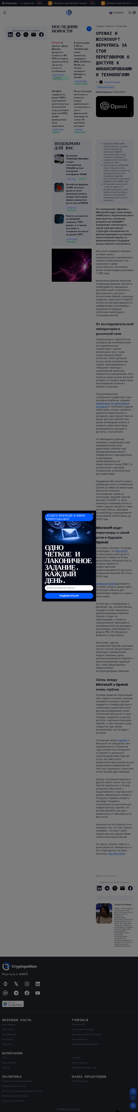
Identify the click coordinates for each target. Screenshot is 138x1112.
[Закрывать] (92, 513)
